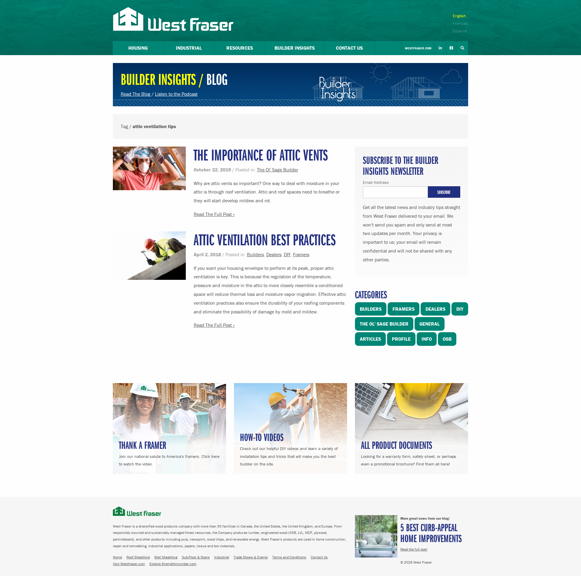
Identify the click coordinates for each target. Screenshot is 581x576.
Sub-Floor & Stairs (196, 557)
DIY (287, 254)
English (459, 15)
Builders (255, 254)
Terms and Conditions (289, 557)
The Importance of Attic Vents (261, 154)
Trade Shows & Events (251, 557)
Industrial (221, 557)
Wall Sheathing (165, 557)
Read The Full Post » (214, 214)
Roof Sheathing (138, 557)
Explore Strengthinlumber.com (172, 563)
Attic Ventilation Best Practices (265, 239)
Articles (370, 339)
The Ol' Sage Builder (277, 170)
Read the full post (413, 549)
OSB (447, 339)
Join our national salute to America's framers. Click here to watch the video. (169, 452)
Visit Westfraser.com (129, 563)
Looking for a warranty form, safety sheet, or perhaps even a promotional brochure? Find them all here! (408, 452)
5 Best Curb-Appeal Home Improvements (431, 532)
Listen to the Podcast (176, 94)
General (429, 324)
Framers (301, 254)
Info (427, 339)
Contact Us (319, 557)
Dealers (273, 254)
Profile (401, 339)
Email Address (376, 182)
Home (117, 557)
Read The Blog (135, 94)
